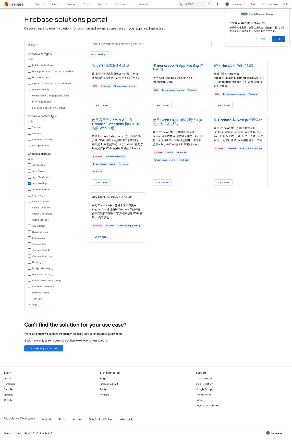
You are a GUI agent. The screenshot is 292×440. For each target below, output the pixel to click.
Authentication (41, 189)
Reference (9, 383)
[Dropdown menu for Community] (132, 4)
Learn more (101, 105)
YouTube (104, 394)
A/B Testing (39, 165)
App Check (38, 171)
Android (46, 419)
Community (121, 4)
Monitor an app (41, 89)
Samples (8, 389)
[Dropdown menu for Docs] (107, 4)
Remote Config (41, 292)
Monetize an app (41, 101)
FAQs (199, 400)
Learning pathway (42, 139)
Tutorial (36, 127)
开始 (278, 38)
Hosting (36, 262)
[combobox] (195, 4)
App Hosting (39, 183)
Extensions (38, 237)
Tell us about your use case (43, 348)
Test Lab (37, 298)
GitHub (8, 400)
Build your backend (43, 65)
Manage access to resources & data (53, 71)
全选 (30, 59)
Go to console (270, 4)
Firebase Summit (109, 383)
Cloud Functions (41, 207)
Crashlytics (38, 225)
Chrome (62, 419)
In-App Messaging (42, 268)
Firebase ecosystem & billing (48, 107)
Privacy (17, 433)
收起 (32, 304)
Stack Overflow (204, 383)
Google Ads (39, 244)
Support (143, 4)
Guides (8, 378)
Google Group (204, 389)
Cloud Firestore (41, 201)
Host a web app (41, 77)
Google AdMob (41, 250)
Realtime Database (43, 286)
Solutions (72, 4)
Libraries (8, 394)
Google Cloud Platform (101, 419)
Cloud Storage (40, 219)
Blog (253, 4)
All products (126, 419)
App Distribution (41, 177)
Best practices (40, 145)
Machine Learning (42, 274)
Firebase (77, 419)
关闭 (263, 39)
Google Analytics (42, 256)
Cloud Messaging (42, 213)
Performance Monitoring (46, 280)
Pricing (87, 4)
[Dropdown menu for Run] (60, 4)
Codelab (37, 133)
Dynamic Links (40, 231)
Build (37, 4)
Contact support (204, 378)
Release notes (203, 394)
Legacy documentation (208, 405)
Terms (7, 433)
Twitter (103, 389)
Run (54, 4)
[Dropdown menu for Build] (44, 4)
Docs (100, 4)
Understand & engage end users (50, 95)
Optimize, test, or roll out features (52, 83)
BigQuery (37, 195)
